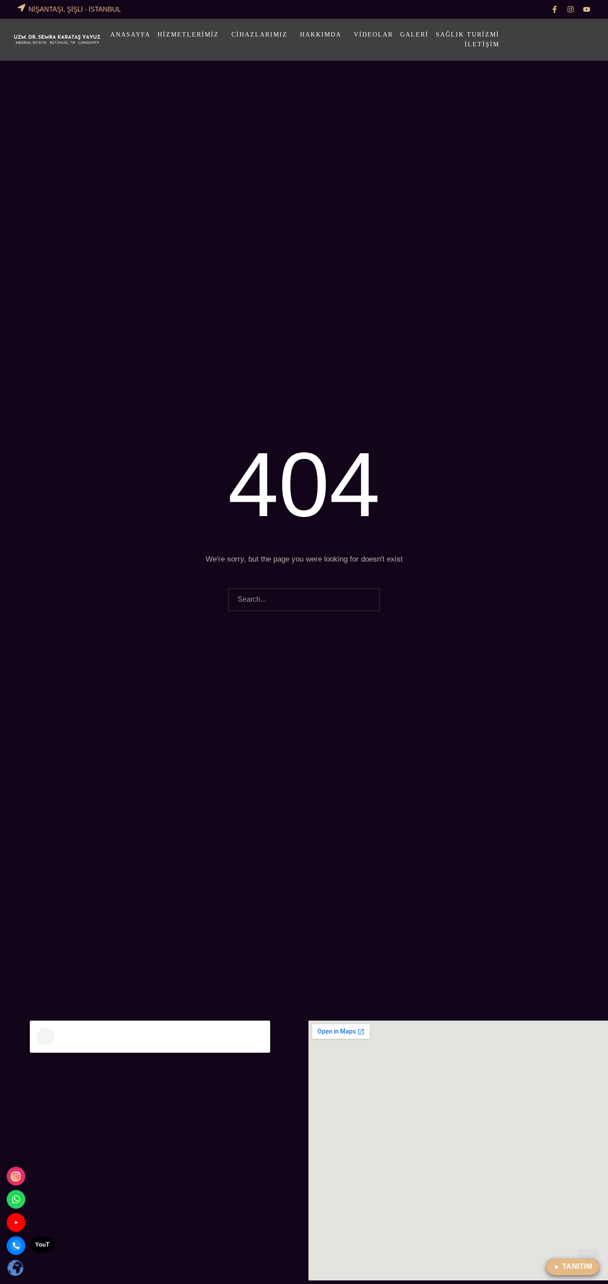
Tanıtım (577, 1266)
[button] (554, 9)
